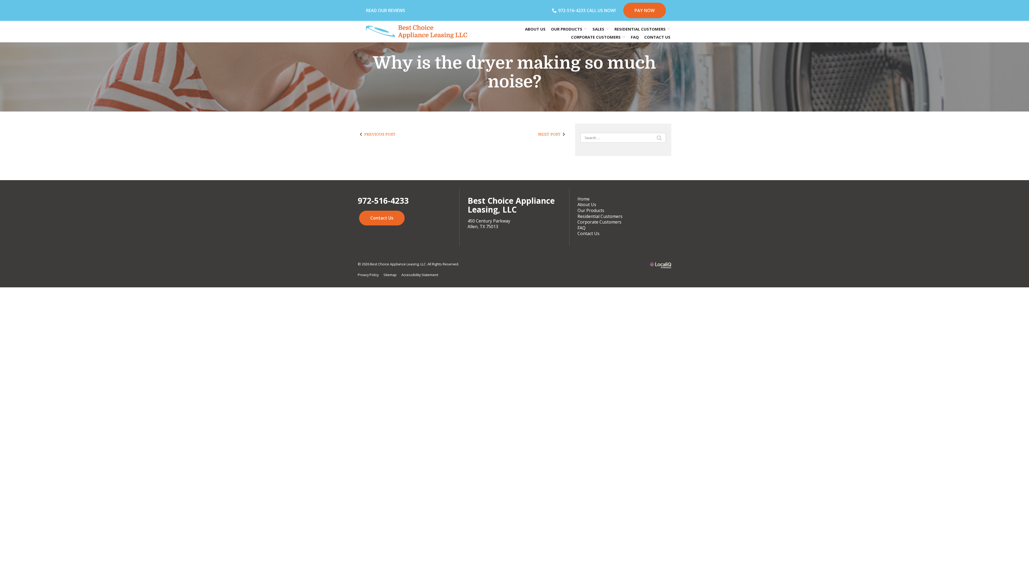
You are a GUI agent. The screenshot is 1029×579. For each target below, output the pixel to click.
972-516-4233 (383, 200)
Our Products (590, 210)
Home (583, 199)
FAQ (635, 37)
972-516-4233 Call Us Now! (587, 10)
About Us (535, 29)
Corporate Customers (599, 222)
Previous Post (380, 134)
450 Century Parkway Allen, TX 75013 (489, 224)
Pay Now (645, 10)
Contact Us (657, 37)
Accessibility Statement (419, 274)
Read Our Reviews (385, 10)
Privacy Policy (368, 274)
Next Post (549, 134)
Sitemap (390, 274)
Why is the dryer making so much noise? (514, 72)
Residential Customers (599, 216)
